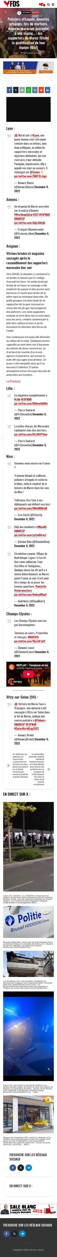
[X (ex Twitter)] (20, 1167)
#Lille (17, 399)
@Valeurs (40, 720)
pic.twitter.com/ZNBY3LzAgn (30, 176)
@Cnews (35, 172)
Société (35, 12)
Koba (15, 53)
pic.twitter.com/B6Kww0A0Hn (31, 403)
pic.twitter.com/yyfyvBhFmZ (30, 535)
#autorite (40, 586)
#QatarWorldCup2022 (26, 728)
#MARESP (19, 219)
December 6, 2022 (24, 519)
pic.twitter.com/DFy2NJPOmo (30, 434)
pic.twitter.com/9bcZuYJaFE (29, 641)
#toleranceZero (23, 590)
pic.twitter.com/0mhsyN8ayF (30, 594)
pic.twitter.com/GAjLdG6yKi (29, 223)
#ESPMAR (44, 214)
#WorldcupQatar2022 (26, 214)
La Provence (13, 381)
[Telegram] (28, 1167)
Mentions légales (36, 1250)
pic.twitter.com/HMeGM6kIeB (30, 508)
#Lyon (35, 135)
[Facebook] (13, 1167)
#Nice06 (41, 527)
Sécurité (27, 12)
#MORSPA (33, 637)
